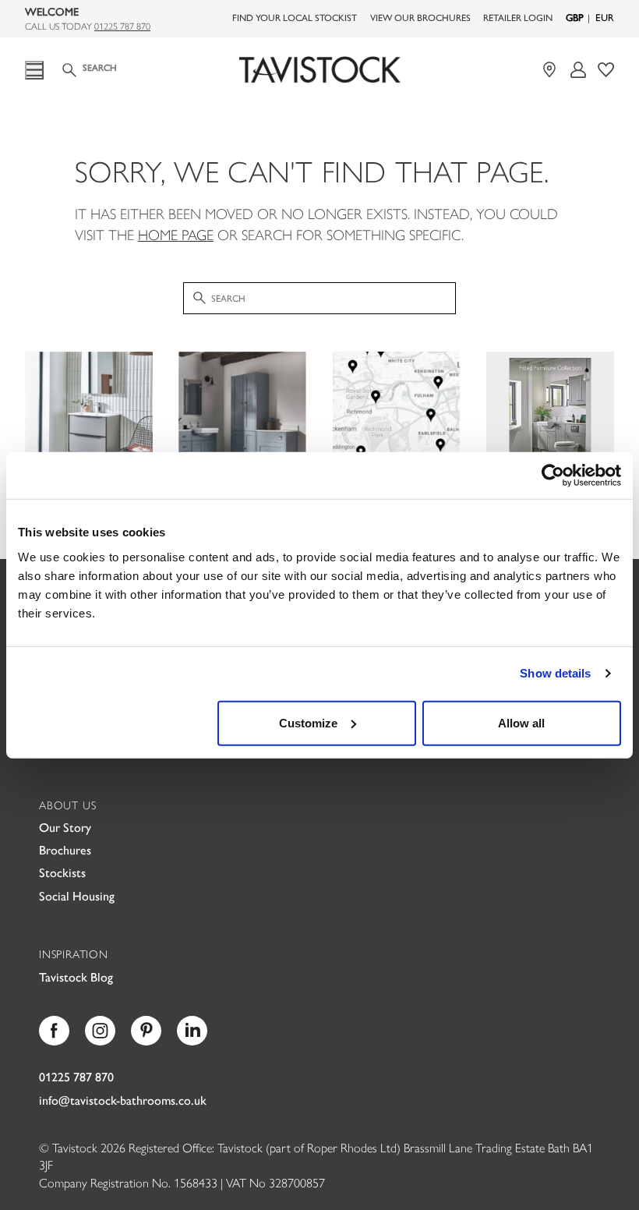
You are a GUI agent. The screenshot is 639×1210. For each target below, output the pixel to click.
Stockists (62, 872)
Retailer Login (518, 17)
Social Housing (77, 895)
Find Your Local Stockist (294, 17)
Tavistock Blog (76, 976)
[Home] (319, 70)
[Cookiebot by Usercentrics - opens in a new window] (553, 475)
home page (176, 234)
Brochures (65, 849)
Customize (308, 722)
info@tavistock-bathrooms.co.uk (123, 1100)
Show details (555, 673)
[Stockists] (551, 70)
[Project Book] (606, 70)
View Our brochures (420, 17)
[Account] (578, 70)
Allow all (521, 722)
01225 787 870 (122, 26)
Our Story (65, 827)
